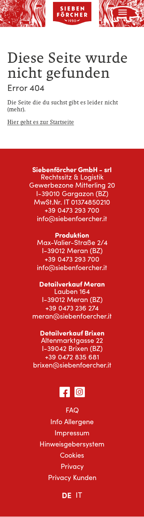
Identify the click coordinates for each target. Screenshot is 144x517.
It (79, 495)
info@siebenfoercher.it (72, 218)
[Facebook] (65, 392)
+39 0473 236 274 (72, 307)
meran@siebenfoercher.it (72, 316)
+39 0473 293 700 (72, 210)
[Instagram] (79, 392)
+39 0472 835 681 (72, 356)
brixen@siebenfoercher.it (72, 364)
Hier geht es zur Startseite (40, 122)
